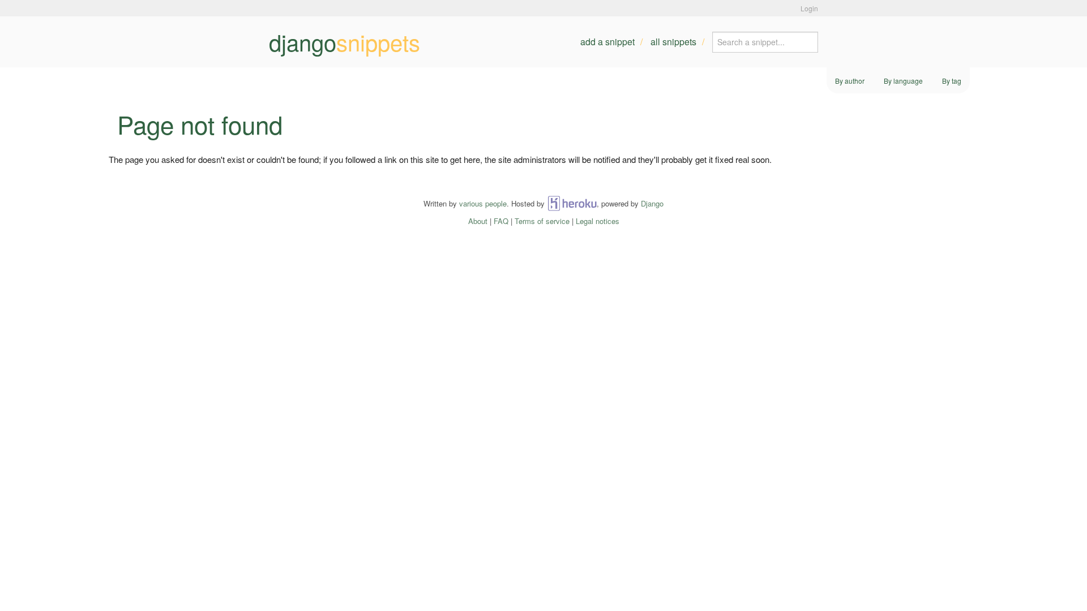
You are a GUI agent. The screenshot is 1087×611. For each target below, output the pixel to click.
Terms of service (542, 221)
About (477, 221)
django (344, 42)
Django (652, 203)
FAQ (501, 221)
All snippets (673, 41)
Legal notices (597, 221)
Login (809, 8)
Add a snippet (607, 41)
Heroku (572, 203)
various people (483, 203)
